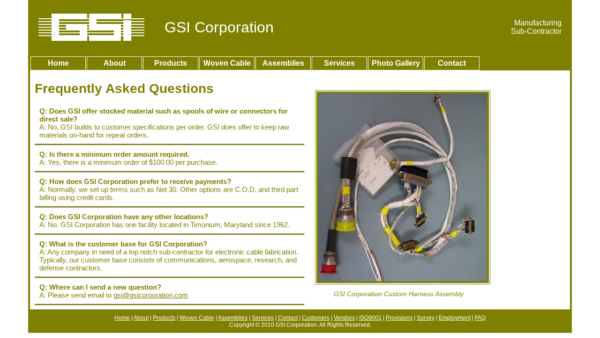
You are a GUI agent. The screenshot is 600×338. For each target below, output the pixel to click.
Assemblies (283, 63)
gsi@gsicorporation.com (150, 295)
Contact (452, 63)
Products (170, 63)
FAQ (480, 318)
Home (58, 63)
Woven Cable (227, 63)
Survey (426, 318)
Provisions (399, 318)
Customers (316, 318)
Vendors (344, 318)
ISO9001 (370, 318)
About (115, 63)
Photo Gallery (396, 63)
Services (339, 63)
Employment (455, 318)
